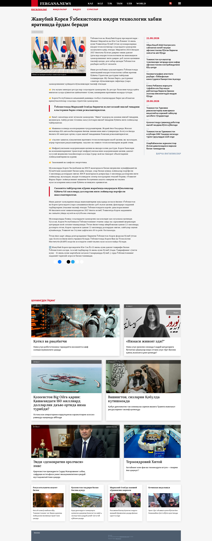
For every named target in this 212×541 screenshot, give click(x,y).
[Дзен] (68, 262)
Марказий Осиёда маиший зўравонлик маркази (123, 488)
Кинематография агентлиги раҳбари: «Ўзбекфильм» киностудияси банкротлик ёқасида (163, 76)
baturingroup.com (124, 536)
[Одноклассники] (64, 262)
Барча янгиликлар (168, 153)
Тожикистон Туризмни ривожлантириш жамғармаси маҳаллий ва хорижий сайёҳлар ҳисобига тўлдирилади (161, 112)
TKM (119, 3)
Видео (77, 9)
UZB (129, 3)
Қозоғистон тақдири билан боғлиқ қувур (84, 488)
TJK (109, 3)
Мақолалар (60, 9)
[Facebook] (77, 262)
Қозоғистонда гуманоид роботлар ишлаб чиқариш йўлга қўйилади (163, 123)
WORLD (141, 3)
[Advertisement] (106, 282)
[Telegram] (73, 262)
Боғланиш (37, 532)
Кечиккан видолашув (159, 487)
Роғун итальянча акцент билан (45, 488)
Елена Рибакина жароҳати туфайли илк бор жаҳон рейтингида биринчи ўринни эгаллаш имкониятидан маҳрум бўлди (161, 91)
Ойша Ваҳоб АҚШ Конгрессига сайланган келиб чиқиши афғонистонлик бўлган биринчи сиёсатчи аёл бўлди (162, 49)
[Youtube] (81, 262)
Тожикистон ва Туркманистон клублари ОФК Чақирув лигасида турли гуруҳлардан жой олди (162, 134)
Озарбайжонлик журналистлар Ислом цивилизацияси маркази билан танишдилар (161, 146)
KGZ (100, 3)
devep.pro (118, 538)
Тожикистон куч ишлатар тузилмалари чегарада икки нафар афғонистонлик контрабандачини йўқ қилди (163, 63)
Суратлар (92, 9)
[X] (55, 262)
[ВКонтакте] (59, 262)
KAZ (90, 3)
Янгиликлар (39, 9)
